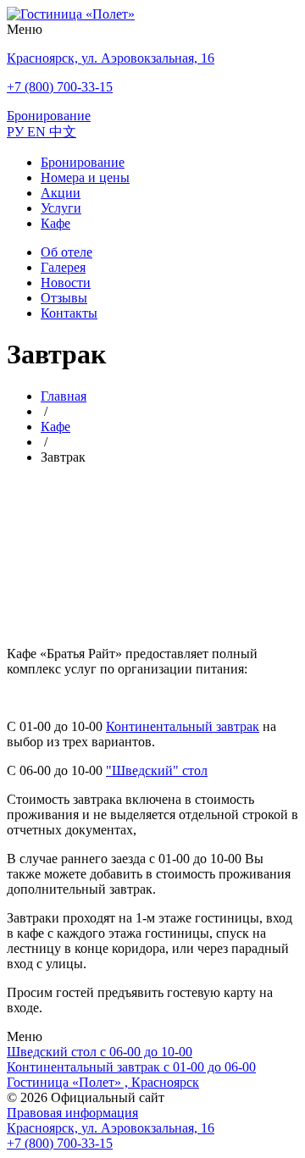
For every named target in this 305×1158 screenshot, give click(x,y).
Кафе (55, 223)
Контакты (69, 313)
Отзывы (64, 298)
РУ (17, 132)
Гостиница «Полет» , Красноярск (103, 1082)
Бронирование (83, 162)
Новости (66, 282)
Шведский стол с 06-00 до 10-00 (99, 1051)
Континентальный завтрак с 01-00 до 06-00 (131, 1067)
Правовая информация (72, 1112)
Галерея (63, 267)
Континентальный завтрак (182, 726)
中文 (62, 132)
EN (38, 132)
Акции (60, 193)
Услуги (61, 208)
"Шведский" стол (157, 770)
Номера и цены (85, 177)
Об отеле (66, 252)
